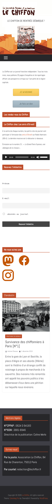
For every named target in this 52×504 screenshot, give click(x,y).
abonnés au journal (17, 214)
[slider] (44, 156)
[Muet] (37, 157)
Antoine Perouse (13, 351)
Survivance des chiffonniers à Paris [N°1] (24, 344)
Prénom (5, 184)
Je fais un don (26, 103)
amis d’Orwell (27, 134)
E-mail (5, 199)
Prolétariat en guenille (13, 336)
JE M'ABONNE (26, 92)
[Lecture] (6, 157)
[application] (26, 157)
